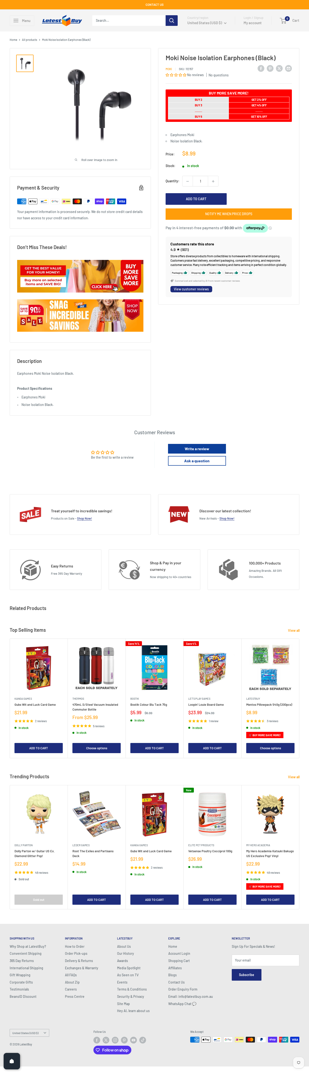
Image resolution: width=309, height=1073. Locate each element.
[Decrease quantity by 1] (188, 181)
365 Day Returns (22, 961)
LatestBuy (253, 698)
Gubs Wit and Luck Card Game (35, 704)
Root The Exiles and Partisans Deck (92, 853)
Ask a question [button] (197, 460)
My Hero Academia (258, 845)
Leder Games (81, 845)
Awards (122, 961)
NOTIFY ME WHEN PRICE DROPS (228, 214)
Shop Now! (84, 518)
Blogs (172, 975)
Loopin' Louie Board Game (206, 704)
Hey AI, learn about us (133, 1011)
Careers (71, 989)
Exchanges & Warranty (81, 968)
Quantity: (172, 181)
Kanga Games (23, 698)
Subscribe (246, 975)
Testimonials (19, 989)
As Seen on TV (128, 975)
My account (253, 23)
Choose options (96, 748)
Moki (169, 69)
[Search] (172, 20)
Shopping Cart (179, 961)
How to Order (74, 946)
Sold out (38, 899)
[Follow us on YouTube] (133, 1040)
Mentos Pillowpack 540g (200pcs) (269, 704)
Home (13, 39)
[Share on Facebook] (261, 68)
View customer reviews (191, 289)
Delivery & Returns (79, 961)
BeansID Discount (23, 996)
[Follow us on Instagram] (115, 1040)
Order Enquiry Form (182, 989)
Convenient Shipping (26, 953)
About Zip (72, 982)
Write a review (197, 448)
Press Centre (74, 996)
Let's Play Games (199, 698)
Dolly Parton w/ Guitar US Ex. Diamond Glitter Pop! (34, 853)
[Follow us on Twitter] (106, 1040)
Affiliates (175, 968)
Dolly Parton (23, 845)
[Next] (299, 698)
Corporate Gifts (21, 982)
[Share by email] (288, 68)
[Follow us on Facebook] (96, 1040)
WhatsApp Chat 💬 (182, 1004)
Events (122, 982)
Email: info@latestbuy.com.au (190, 996)
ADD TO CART (196, 199)
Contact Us (176, 982)
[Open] (12, 1061)
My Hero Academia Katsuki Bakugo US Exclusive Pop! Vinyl (270, 853)
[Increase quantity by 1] (213, 181)
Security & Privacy (130, 996)
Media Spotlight (128, 968)
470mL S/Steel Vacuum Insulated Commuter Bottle (95, 707)
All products (29, 39)
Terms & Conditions (132, 989)
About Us (124, 946)
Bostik (134, 698)
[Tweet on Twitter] (279, 68)
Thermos (78, 698)
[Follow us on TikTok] (142, 1040)
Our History (125, 953)
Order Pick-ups (76, 953)
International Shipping (26, 968)
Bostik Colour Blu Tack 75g (148, 704)
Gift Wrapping (20, 975)
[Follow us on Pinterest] (124, 1040)
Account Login (179, 953)
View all (294, 630)
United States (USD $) (25, 1033)
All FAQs (71, 975)
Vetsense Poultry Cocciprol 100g (210, 851)
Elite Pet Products (201, 845)
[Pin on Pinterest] (270, 68)
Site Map (123, 1004)
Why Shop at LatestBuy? (28, 946)
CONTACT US (155, 5)
